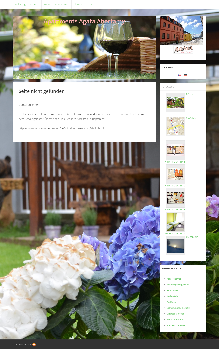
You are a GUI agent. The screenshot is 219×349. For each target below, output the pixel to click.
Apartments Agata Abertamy (84, 21)
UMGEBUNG (192, 237)
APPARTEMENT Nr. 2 (175, 185)
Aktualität (79, 4)
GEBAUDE (191, 117)
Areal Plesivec (174, 278)
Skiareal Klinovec (175, 313)
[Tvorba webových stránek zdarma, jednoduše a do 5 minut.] (34, 344)
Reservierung (62, 4)
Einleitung (20, 4)
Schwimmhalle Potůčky (178, 307)
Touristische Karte (176, 325)
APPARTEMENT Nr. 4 (175, 233)
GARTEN (190, 93)
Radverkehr (173, 296)
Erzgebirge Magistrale (178, 284)
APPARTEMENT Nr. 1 (175, 161)
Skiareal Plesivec (175, 319)
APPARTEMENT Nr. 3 (175, 209)
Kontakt (92, 4)
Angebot (34, 4)
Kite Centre (172, 290)
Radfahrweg (173, 302)
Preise (47, 4)
